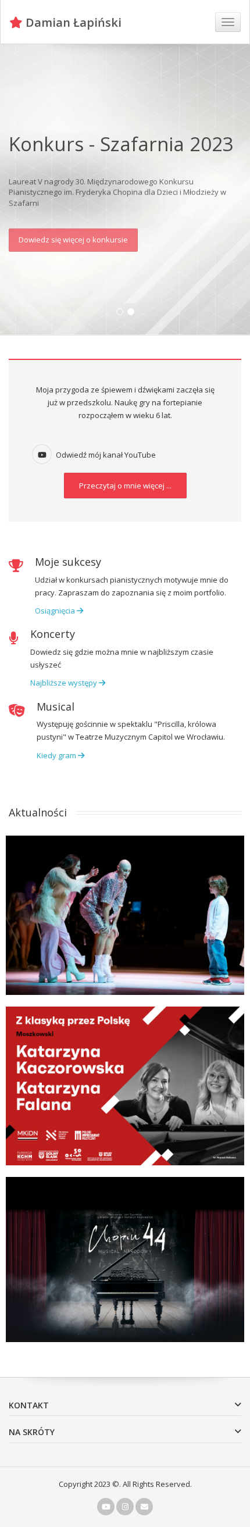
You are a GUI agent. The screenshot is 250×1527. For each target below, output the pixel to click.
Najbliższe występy (64, 682)
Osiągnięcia (56, 610)
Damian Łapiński (72, 22)
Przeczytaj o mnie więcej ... (125, 485)
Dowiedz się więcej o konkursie (73, 236)
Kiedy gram (57, 755)
